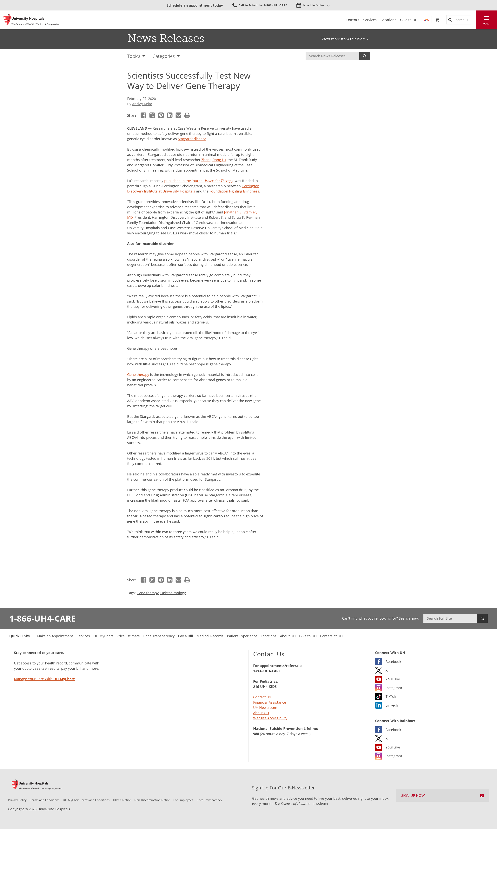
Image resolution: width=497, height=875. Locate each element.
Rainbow (426, 19)
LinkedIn (170, 115)
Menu (486, 24)
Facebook (143, 115)
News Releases (165, 38)
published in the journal (198, 180)
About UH (261, 712)
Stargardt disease (192, 138)
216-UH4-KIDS (265, 686)
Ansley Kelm (142, 103)
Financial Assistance (269, 702)
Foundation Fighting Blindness (234, 191)
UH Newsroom (265, 707)
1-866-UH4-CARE (42, 618)
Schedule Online (313, 5)
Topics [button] (133, 56)
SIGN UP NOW (413, 795)
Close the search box (474, 20)
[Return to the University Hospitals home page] (31, 20)
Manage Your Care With (44, 678)
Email (178, 115)
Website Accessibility (270, 718)
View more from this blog (343, 39)
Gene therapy (138, 374)
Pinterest (161, 115)
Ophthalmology (173, 593)
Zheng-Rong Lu (213, 159)
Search (364, 56)
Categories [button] (164, 56)
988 (256, 733)
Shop (437, 19)
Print (187, 115)
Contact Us (262, 697)
